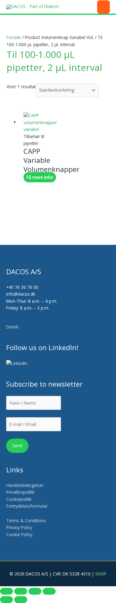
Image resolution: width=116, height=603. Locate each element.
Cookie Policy (19, 534)
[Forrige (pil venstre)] (6, 599)
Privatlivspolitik (20, 492)
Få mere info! (40, 177)
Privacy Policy (19, 527)
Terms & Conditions (26, 520)
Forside (13, 37)
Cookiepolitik (19, 499)
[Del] (34, 591)
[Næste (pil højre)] (20, 599)
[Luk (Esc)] (49, 591)
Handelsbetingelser (25, 485)
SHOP (100, 574)
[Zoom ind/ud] (6, 591)
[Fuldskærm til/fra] (20, 591)
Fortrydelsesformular (27, 506)
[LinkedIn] (17, 363)
